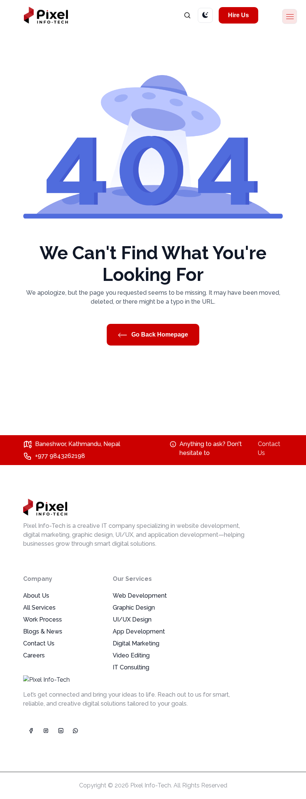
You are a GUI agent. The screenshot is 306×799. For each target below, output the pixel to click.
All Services (39, 607)
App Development (139, 631)
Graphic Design (134, 607)
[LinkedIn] (60, 730)
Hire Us (238, 15)
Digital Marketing (136, 643)
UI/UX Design (132, 619)
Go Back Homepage (159, 334)
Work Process (42, 619)
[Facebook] (30, 730)
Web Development (140, 595)
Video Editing (131, 655)
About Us (36, 595)
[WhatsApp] (75, 730)
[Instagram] (45, 730)
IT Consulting (131, 667)
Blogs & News (42, 631)
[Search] (187, 15)
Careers (34, 655)
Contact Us (269, 448)
